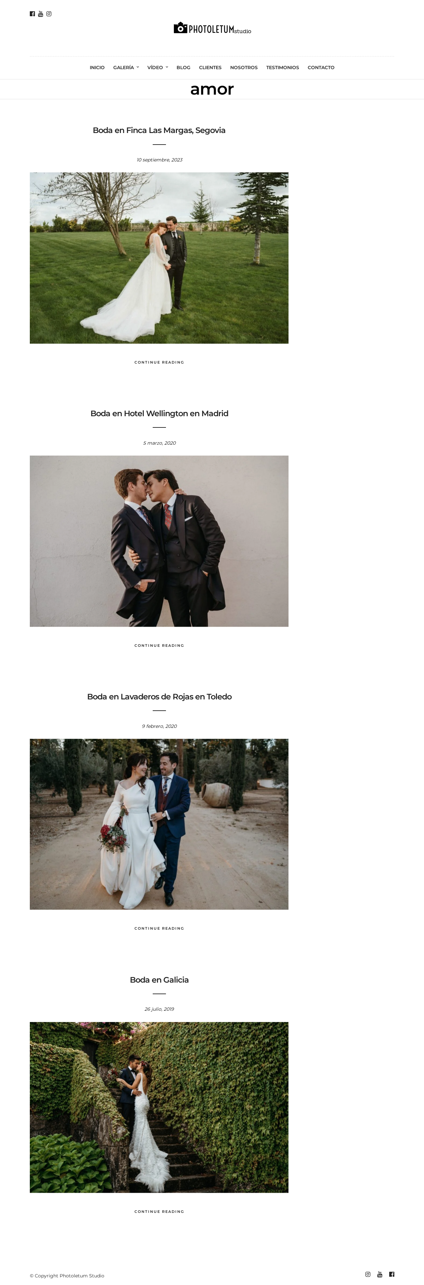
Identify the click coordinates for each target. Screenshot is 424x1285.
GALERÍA (123, 67)
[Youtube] (40, 14)
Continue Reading (159, 362)
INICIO (97, 67)
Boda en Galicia (159, 980)
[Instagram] (48, 14)
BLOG (183, 67)
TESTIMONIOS (282, 67)
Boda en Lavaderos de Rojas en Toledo (159, 696)
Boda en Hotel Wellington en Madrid (159, 413)
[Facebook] (32, 14)
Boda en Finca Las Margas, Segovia (159, 130)
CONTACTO (321, 67)
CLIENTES (210, 67)
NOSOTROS (244, 67)
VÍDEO (155, 67)
